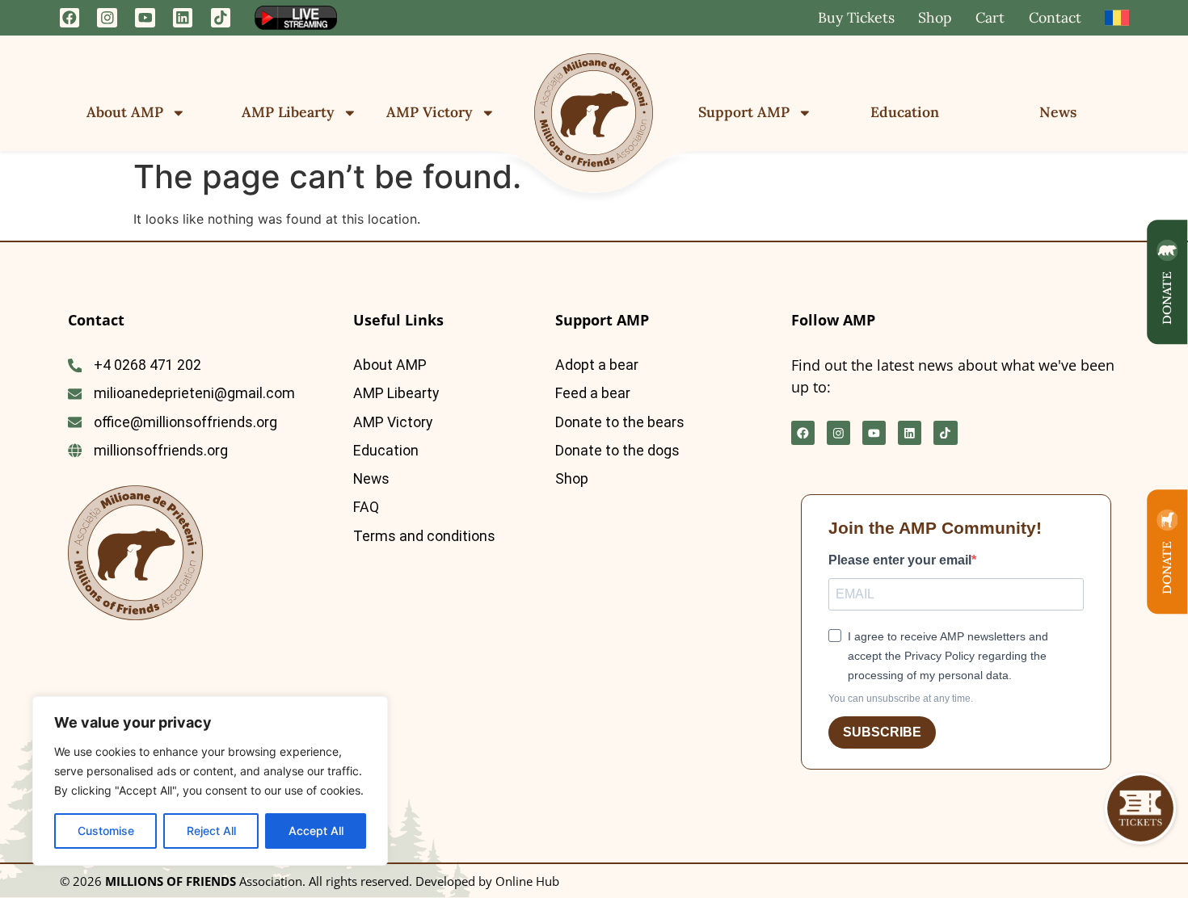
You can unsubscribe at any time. (900, 698)
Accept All (316, 830)
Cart (990, 17)
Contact (1055, 17)
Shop (935, 17)
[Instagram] (107, 18)
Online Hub (527, 881)
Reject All (211, 830)
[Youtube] (145, 18)
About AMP (124, 112)
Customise (106, 830)
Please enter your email (899, 560)
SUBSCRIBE (882, 732)
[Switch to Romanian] (1116, 18)
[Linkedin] (183, 18)
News (1057, 112)
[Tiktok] (221, 18)
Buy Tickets (856, 17)
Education (904, 112)
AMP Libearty (288, 112)
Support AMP (744, 112)
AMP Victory (429, 112)
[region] (210, 781)
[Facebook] (70, 18)
